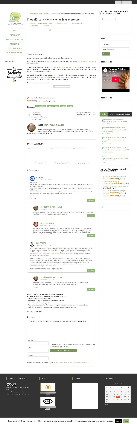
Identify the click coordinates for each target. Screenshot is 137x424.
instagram (116, 2)
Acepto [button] (118, 421)
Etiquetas (127, 114)
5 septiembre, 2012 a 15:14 (43, 245)
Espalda (63, 106)
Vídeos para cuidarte (15, 48)
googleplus (126, 2)
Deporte (50, 106)
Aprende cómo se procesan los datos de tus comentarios (71, 363)
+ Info (126, 421)
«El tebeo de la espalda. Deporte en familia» (64, 67)
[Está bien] (31, 100)
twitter (119, 2)
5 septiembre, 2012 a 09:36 (43, 180)
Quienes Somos (15, 35)
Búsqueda (106, 54)
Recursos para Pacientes (14, 52)
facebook (130, 2)
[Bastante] (35, 100)
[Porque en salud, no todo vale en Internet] (115, 120)
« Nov (106, 404)
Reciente (111, 114)
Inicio (15, 30)
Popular (103, 114)
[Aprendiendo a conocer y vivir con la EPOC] (115, 148)
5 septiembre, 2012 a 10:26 (46, 209)
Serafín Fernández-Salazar (45, 23)
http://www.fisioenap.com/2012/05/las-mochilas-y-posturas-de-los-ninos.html (53, 254)
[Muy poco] (28, 100)
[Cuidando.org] (15, 24)
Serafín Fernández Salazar (50, 207)
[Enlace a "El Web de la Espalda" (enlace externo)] (61, 88)
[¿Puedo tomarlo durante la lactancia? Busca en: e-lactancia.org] (115, 128)
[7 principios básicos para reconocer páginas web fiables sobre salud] (115, 156)
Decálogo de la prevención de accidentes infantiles (61, 162)
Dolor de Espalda (46, 223)
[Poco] (30, 100)
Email (29, 348)
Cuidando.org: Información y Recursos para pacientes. (39, 117)
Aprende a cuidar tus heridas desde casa (115, 186)
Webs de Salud (15, 44)
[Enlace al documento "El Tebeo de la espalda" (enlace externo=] (61, 40)
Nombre (30, 340)
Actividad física (55, 13)
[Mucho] (33, 100)
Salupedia (106, 196)
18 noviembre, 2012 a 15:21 (47, 225)
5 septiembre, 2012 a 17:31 (46, 279)
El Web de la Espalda (44, 77)
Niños (81, 23)
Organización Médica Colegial (83, 61)
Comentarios (120, 114)
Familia (70, 106)
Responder (91, 200)
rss (123, 2)
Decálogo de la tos (83, 163)
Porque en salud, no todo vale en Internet (114, 122)
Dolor (57, 106)
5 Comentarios (34, 25)
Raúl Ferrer (41, 243)
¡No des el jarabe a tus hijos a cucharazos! (39, 162)
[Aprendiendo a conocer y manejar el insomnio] (115, 138)
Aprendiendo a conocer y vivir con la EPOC (115, 150)
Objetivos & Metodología (15, 39)
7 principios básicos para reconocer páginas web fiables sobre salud (115, 159)
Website (30, 355)
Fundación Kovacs (32, 64)
